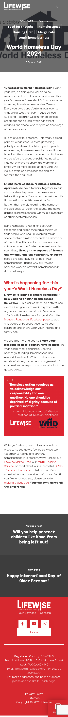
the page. (41, 681)
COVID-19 (26, 21)
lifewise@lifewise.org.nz (30, 668)
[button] (62, 6)
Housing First (23, 32)
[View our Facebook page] (22, 624)
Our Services (27, 612)
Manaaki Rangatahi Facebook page (27, 319)
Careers (45, 612)
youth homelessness (33, 37)
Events (43, 21)
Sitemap (34, 698)
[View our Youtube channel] (34, 624)
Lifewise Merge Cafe (17, 462)
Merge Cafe (46, 32)
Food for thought (20, 27)
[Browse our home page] (34, 605)
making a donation (16, 482)
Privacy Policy (34, 694)
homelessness (49, 27)
